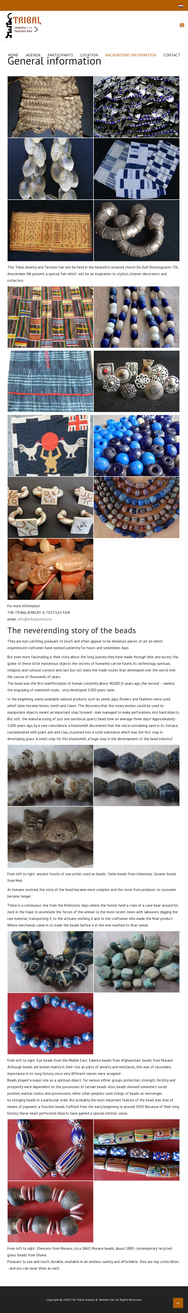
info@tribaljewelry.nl (35, 619)
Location (89, 54)
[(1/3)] (50, 775)
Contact (172, 54)
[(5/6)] (50, 230)
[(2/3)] (136, 775)
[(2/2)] (136, 317)
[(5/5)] (50, 569)
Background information (131, 54)
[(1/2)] (50, 317)
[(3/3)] (50, 837)
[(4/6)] (136, 168)
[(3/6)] (50, 168)
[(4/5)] (136, 507)
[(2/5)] (136, 445)
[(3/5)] (50, 507)
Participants (60, 54)
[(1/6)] (50, 107)
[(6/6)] (136, 230)
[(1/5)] (50, 445)
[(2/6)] (136, 107)
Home (13, 54)
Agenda (33, 54)
